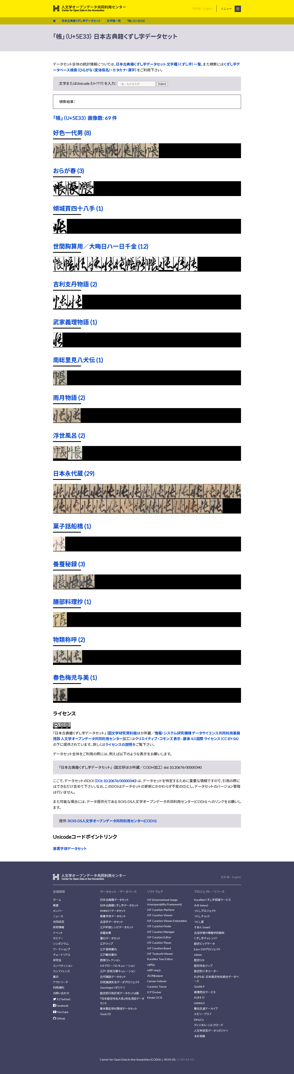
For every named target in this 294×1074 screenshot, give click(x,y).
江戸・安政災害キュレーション (117, 971)
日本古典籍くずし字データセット (81, 20)
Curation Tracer (157, 986)
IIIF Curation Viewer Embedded (167, 920)
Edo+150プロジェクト (207, 949)
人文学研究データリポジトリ (211, 1030)
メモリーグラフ (202, 1014)
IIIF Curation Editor (159, 937)
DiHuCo (199, 1019)
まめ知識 (199, 1036)
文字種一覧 (114, 20)
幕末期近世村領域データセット (118, 1008)
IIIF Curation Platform (160, 909)
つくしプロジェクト (205, 910)
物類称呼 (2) (69, 639)
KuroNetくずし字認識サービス (212, 899)
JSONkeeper (155, 975)
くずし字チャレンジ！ (206, 938)
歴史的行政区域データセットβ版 (119, 993)
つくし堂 (199, 921)
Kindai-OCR (154, 997)
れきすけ (199, 997)
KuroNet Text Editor (160, 959)
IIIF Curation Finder (159, 926)
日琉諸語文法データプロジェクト (120, 982)
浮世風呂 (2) (69, 435)
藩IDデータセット (110, 938)
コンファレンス (61, 971)
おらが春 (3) (68, 170)
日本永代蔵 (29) (74, 473)
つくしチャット (202, 916)
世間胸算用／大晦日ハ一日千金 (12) (100, 246)
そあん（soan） (202, 927)
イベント (58, 932)
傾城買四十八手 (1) (78, 208)
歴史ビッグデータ (204, 943)
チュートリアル (61, 954)
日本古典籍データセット (114, 899)
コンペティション (62, 965)
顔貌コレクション (110, 960)
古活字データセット (111, 921)
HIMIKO (199, 1003)
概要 (56, 905)
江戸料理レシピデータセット (117, 927)
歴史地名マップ (203, 965)
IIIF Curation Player (159, 942)
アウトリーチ (60, 982)
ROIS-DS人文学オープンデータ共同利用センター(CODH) (112, 821)
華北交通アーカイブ (206, 1008)
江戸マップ (106, 943)
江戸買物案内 (108, 949)
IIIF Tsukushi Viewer (160, 953)
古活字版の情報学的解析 (209, 932)
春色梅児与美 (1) (75, 677)
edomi (198, 954)
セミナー (58, 938)
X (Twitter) (63, 999)
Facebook (62, 1005)
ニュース (58, 916)
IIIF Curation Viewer (160, 915)
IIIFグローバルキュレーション (117, 965)
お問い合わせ (61, 993)
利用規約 (58, 987)
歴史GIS (199, 960)
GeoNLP (199, 986)
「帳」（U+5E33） (136, 20)
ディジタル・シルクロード (208, 1025)
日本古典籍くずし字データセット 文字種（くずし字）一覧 (158, 64)
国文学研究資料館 (122, 733)
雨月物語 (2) (69, 397)
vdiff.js (151, 964)
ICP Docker (154, 992)
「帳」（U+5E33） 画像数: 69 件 (85, 118)
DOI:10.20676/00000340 (116, 781)
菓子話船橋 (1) (72, 526)
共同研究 (58, 921)
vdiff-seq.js (154, 970)
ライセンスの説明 (118, 744)
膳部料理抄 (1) (72, 601)
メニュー (227, 8)
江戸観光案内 (108, 954)
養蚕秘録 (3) (69, 563)
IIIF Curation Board (159, 948)
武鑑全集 (105, 932)
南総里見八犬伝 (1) (78, 359)
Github (60, 1018)
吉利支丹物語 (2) (75, 284)
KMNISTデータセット (113, 910)
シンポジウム (61, 943)
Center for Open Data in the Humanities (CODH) (130, 1059)
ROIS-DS (170, 1059)
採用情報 (58, 927)
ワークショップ (61, 949)
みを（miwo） (201, 905)
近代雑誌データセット (113, 976)
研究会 (57, 960)
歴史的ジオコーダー (206, 971)
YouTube (62, 1012)
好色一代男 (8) (72, 132)
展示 (56, 976)
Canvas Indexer (157, 981)
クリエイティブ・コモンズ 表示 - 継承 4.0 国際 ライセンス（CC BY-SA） (187, 738)
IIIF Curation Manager (161, 931)
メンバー (58, 910)
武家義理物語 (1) (75, 322)
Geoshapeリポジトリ (112, 987)
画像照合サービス (205, 992)
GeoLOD (105, 1014)
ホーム (57, 899)
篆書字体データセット (70, 848)
